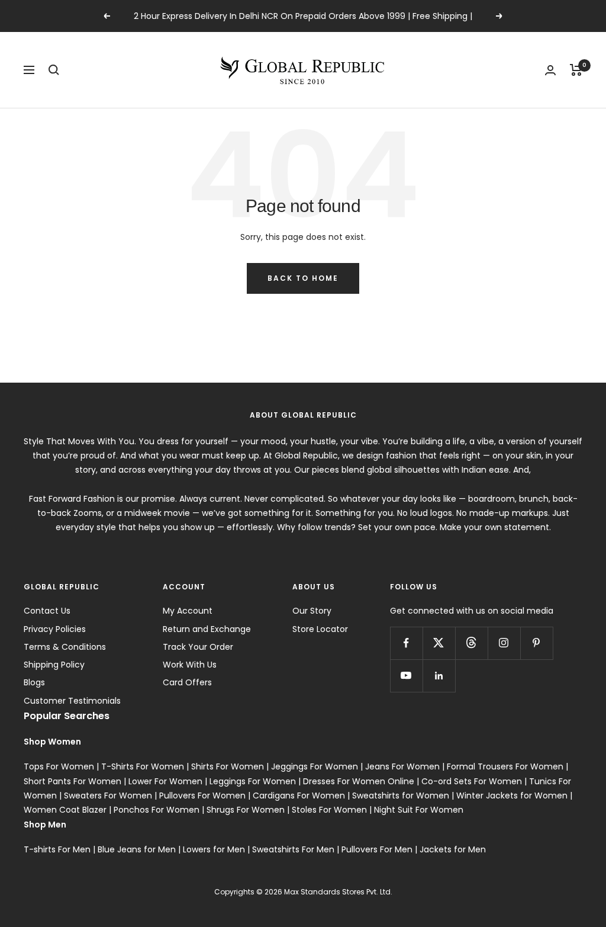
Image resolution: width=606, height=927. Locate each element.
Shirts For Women (227, 766)
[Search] (54, 70)
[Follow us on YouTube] (406, 675)
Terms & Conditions (65, 647)
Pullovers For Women (202, 795)
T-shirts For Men (57, 849)
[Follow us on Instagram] (504, 643)
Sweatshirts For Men (293, 849)
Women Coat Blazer (65, 810)
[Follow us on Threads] (471, 643)
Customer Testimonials (72, 701)
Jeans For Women (402, 766)
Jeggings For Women (314, 766)
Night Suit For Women (418, 810)
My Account (187, 611)
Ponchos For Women (156, 810)
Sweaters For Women (108, 795)
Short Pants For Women (72, 781)
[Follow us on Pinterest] (536, 643)
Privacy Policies (55, 629)
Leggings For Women (252, 781)
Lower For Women (165, 781)
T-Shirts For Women (142, 766)
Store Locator (320, 629)
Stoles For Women (329, 810)
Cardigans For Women (299, 795)
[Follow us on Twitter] (439, 643)
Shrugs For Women (246, 810)
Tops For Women (59, 766)
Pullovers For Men (376, 849)
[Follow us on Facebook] (406, 643)
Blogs (34, 682)
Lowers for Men (214, 849)
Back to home (303, 278)
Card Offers (187, 682)
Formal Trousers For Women (505, 766)
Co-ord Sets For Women (471, 781)
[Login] (550, 70)
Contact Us (47, 611)
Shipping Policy (54, 665)
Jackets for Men (453, 849)
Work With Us (190, 665)
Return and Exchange (207, 629)
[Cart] (576, 70)
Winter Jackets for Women (512, 795)
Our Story (311, 611)
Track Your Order (198, 647)
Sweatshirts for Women (400, 795)
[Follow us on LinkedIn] (439, 675)
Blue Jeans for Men (137, 849)
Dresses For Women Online (358, 781)
